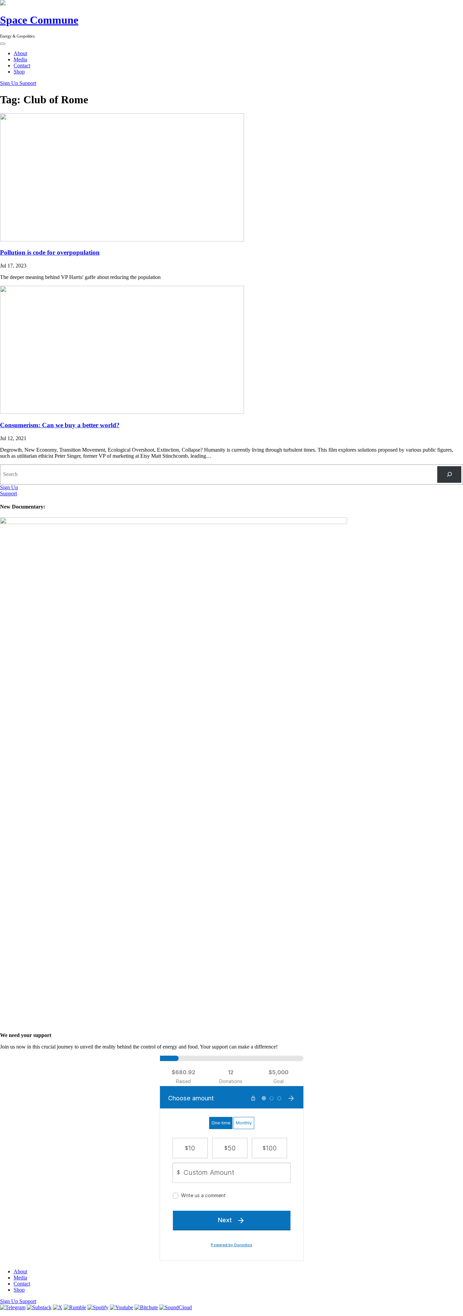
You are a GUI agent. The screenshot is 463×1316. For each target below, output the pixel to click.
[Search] (449, 474)
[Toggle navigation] (2, 44)
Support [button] (27, 83)
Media (20, 59)
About (20, 53)
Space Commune (39, 20)
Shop (19, 71)
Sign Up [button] (9, 83)
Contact (22, 65)
